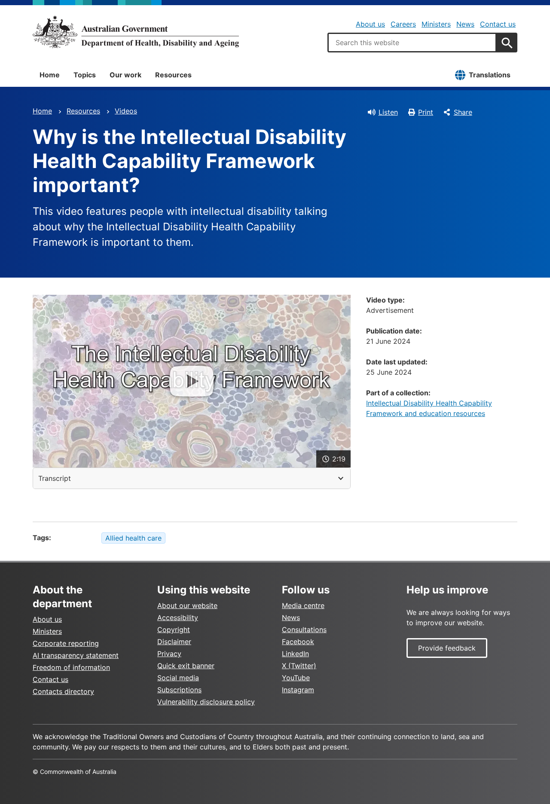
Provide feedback (447, 648)
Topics (84, 74)
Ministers (436, 24)
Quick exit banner (185, 665)
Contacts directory (63, 691)
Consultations (304, 629)
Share (463, 112)
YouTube (296, 677)
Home (50, 74)
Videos (126, 111)
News (465, 24)
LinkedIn (295, 653)
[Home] (136, 31)
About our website (187, 605)
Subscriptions (179, 689)
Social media (178, 677)
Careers (403, 24)
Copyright (173, 629)
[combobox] (412, 42)
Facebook (298, 641)
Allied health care (133, 538)
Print (425, 112)
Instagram (298, 689)
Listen (388, 112)
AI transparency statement (76, 655)
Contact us (498, 24)
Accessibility (177, 617)
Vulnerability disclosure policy (206, 701)
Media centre (303, 605)
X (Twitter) (299, 665)
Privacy (169, 653)
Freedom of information (71, 667)
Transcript (54, 478)
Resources (173, 74)
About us (370, 24)
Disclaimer (174, 641)
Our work (125, 74)
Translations (489, 74)
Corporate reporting (66, 643)
